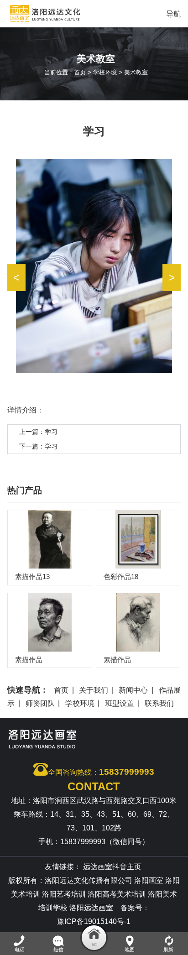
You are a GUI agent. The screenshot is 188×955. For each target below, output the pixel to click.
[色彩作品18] (138, 539)
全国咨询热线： (101, 772)
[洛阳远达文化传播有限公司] (64, 13)
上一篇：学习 (38, 431)
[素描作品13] (50, 539)
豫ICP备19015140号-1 (94, 921)
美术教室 (136, 72)
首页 (80, 72)
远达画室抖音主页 (112, 867)
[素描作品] (50, 622)
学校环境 (105, 72)
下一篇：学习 (38, 446)
